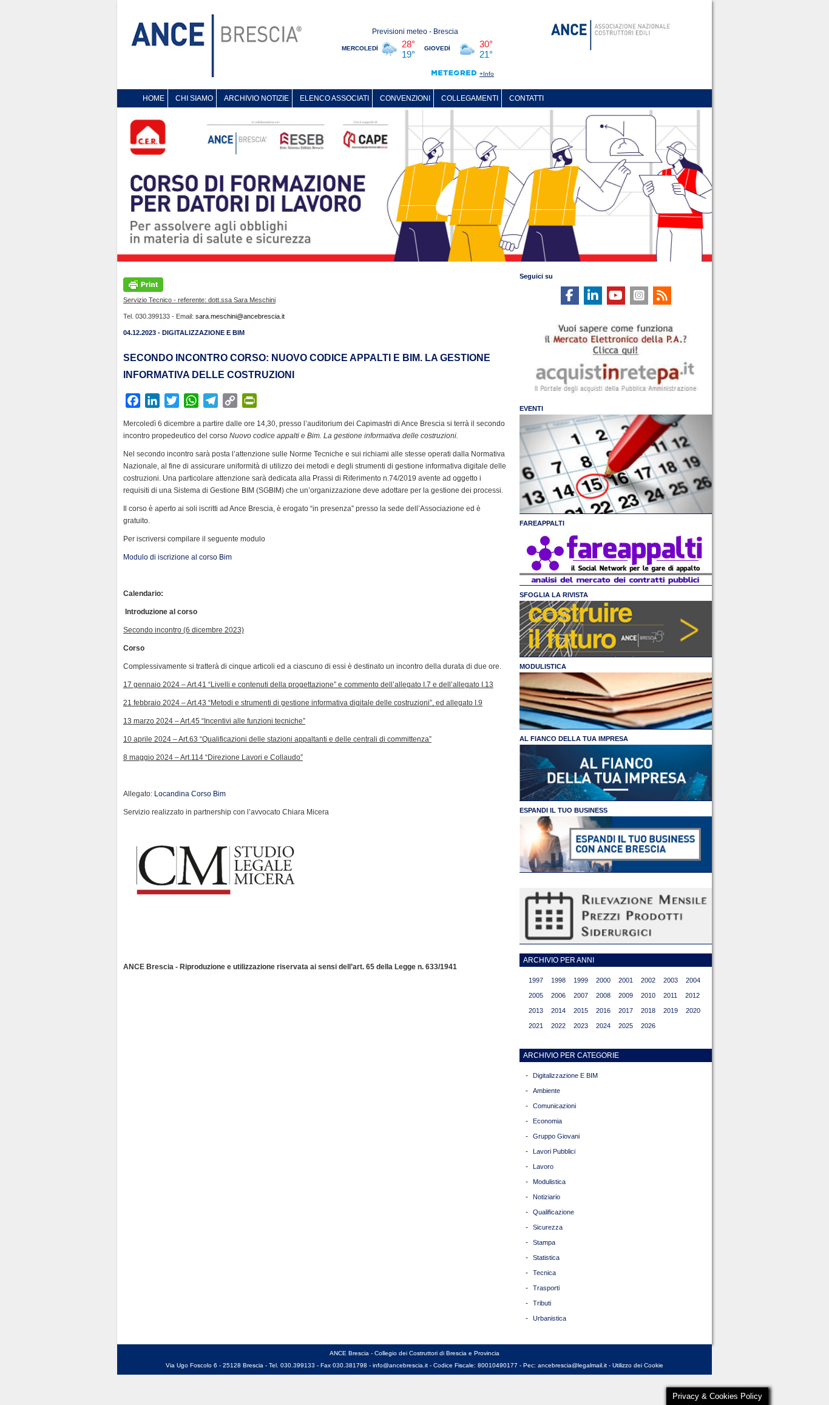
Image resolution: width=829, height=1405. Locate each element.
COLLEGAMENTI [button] (469, 98)
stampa (544, 1242)
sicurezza (548, 1227)
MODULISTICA (542, 666)
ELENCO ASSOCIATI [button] (334, 98)
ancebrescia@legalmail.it (572, 1365)
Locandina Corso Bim (190, 794)
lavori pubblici (554, 1151)
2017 (625, 1010)
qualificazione (553, 1212)
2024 (603, 1025)
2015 (581, 1010)
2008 (603, 995)
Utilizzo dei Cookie (637, 1365)
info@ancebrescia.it (400, 1365)
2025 (625, 1025)
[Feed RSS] (662, 295)
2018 (648, 1010)
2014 (558, 1010)
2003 (670, 980)
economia (547, 1121)
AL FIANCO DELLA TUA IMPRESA (573, 738)
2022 (558, 1025)
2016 (603, 1010)
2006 (558, 995)
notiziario (546, 1196)
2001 (625, 980)
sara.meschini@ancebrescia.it (240, 316)
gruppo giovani (556, 1136)
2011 (670, 995)
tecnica (544, 1272)
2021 (536, 1025)
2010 (648, 995)
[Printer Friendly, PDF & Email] (143, 283)
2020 (693, 1010)
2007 (581, 995)
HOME (153, 98)
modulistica (549, 1181)
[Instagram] (639, 295)
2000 (603, 980)
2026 (648, 1025)
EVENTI (531, 408)
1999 (581, 980)
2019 (670, 1010)
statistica (546, 1257)
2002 (648, 980)
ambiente (546, 1090)
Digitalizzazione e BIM (565, 1075)
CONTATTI (526, 98)
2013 (536, 1010)
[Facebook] (570, 295)
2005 (536, 995)
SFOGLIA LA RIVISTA (553, 594)
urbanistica (549, 1318)
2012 (692, 995)
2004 (693, 980)
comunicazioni (554, 1105)
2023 (581, 1025)
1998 (558, 980)
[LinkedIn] (593, 295)
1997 (536, 980)
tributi (542, 1303)
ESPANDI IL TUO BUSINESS (563, 810)
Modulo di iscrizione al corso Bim (177, 557)
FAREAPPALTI (541, 523)
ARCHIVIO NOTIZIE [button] (256, 98)
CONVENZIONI (405, 98)
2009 (625, 995)
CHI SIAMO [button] (194, 98)
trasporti (546, 1288)
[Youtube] (616, 295)
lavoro (543, 1166)
